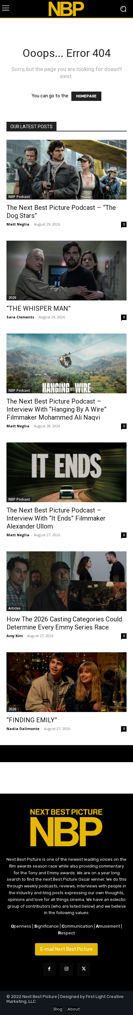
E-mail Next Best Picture (66, 949)
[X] (83, 969)
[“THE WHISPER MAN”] (66, 270)
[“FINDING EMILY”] (66, 682)
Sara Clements (20, 317)
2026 (12, 297)
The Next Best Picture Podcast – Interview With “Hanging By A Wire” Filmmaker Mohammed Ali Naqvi (56, 409)
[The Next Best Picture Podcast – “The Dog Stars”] (66, 170)
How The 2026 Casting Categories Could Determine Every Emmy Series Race (64, 623)
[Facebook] (49, 969)
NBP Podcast (19, 196)
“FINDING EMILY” (31, 720)
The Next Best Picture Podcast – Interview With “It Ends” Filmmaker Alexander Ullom (56, 518)
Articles (14, 608)
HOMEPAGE (86, 96)
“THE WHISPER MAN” (38, 308)
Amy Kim (14, 635)
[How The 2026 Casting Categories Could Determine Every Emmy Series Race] (66, 581)
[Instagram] (66, 969)
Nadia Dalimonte (22, 728)
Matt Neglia (17, 224)
